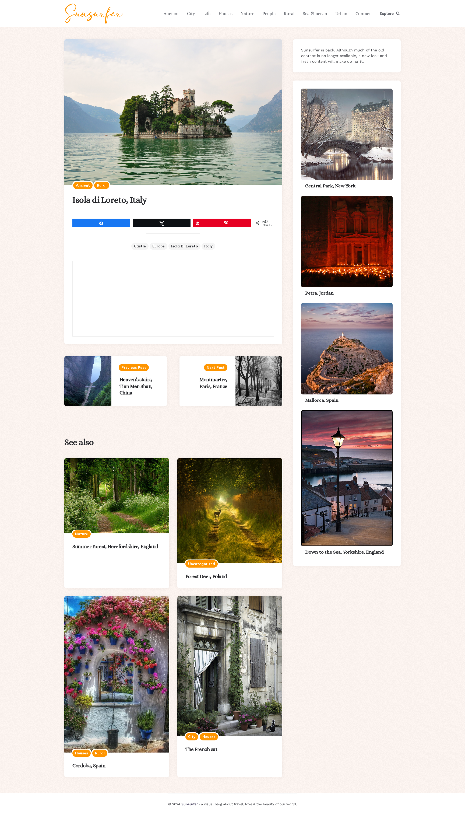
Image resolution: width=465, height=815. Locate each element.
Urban (341, 13)
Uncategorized (201, 564)
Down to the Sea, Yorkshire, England (344, 552)
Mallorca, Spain (322, 400)
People (269, 13)
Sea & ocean (315, 13)
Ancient (171, 13)
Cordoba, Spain (88, 765)
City (191, 13)
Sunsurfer (189, 804)
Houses (225, 13)
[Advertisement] (173, 298)
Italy (208, 246)
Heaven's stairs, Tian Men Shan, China (136, 386)
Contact (363, 13)
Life (206, 13)
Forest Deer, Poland (206, 576)
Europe (158, 246)
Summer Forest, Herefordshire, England (115, 546)
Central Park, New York (330, 185)
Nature (247, 13)
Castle (140, 246)
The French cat (201, 749)
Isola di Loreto (184, 246)
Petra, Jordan (319, 293)
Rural (289, 13)
